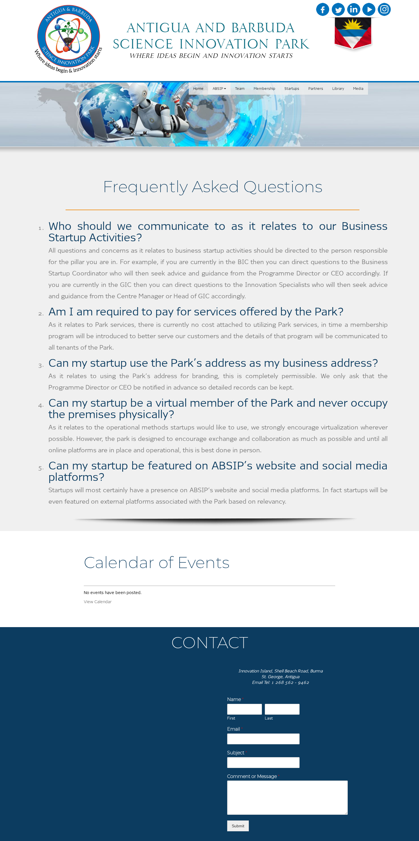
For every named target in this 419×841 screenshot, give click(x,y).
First (231, 718)
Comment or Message (253, 776)
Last (269, 718)
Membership (264, 88)
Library (338, 88)
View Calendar (97, 601)
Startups (291, 88)
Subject (237, 752)
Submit (238, 826)
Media (358, 88)
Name (235, 699)
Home (198, 88)
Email (235, 729)
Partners (315, 88)
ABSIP (218, 88)
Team (240, 88)
